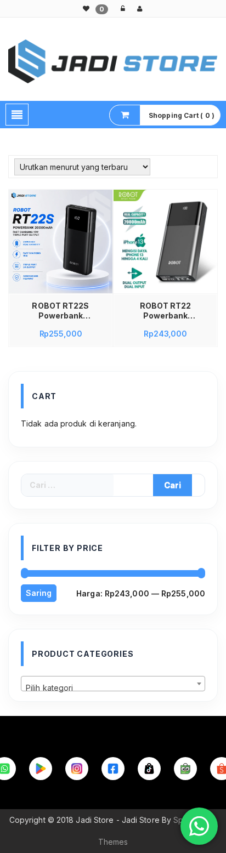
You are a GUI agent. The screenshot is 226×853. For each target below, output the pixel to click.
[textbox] (113, 688)
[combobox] (113, 683)
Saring (39, 593)
